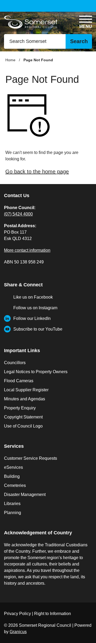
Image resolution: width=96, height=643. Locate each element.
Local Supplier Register (26, 390)
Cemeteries (15, 485)
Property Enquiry (20, 408)
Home (10, 60)
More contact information (27, 250)
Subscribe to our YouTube (37, 329)
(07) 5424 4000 (18, 214)
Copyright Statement (23, 417)
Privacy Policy (17, 613)
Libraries (12, 503)
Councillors (15, 362)
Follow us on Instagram (35, 308)
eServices (13, 467)
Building (12, 476)
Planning (12, 512)
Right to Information (52, 613)
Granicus (18, 631)
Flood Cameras (18, 381)
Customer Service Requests (30, 458)
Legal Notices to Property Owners (35, 371)
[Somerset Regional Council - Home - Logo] (30, 22)
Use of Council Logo (23, 426)
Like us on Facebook (33, 297)
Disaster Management (25, 494)
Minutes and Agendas (24, 399)
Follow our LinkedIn (32, 318)
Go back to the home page (37, 171)
